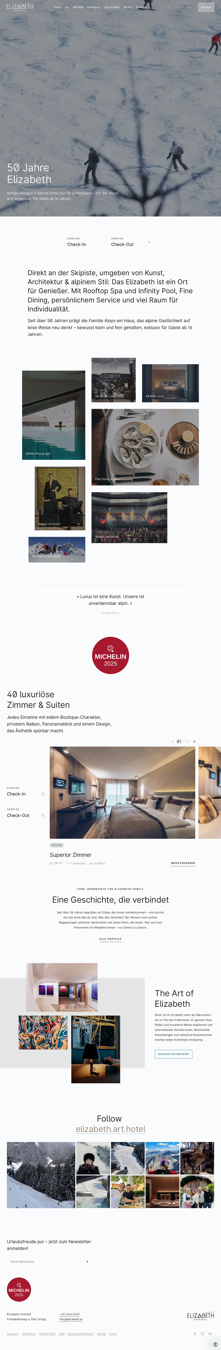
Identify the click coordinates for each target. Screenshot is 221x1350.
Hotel (57, 7)
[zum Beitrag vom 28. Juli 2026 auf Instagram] (162, 1191)
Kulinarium (93, 7)
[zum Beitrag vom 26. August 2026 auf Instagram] (41, 1175)
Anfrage (141, 7)
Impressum (13, 1333)
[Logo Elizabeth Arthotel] (201, 1317)
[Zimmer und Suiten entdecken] (149, 242)
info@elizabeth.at (71, 1319)
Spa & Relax (112, 7)
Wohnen (78, 7)
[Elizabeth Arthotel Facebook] (195, 1333)
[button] (172, 741)
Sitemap (101, 1333)
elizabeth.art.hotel (110, 1129)
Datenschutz (29, 1333)
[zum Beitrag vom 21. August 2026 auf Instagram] (93, 1158)
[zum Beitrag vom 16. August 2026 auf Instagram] (162, 1158)
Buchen (206, 7)
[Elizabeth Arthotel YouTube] (210, 1333)
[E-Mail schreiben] (175, 7)
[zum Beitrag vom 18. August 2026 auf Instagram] (128, 1158)
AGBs (62, 1333)
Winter (128, 7)
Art (67, 7)
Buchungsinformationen (81, 1333)
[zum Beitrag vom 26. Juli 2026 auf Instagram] (197, 1191)
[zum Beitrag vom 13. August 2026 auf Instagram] (197, 1158)
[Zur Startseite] (20, 7)
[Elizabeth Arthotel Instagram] (181, 7)
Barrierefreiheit (47, 1333)
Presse (113, 1333)
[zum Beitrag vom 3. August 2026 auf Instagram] (128, 1191)
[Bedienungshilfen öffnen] (215, 1344)
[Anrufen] (170, 7)
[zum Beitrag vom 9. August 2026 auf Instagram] (93, 1191)
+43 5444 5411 (69, 1314)
